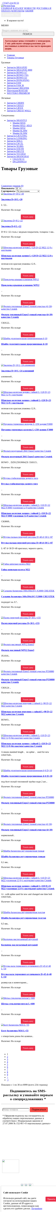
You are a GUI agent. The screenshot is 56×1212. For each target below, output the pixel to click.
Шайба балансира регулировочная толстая (23, 918)
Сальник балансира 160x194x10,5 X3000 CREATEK (27, 596)
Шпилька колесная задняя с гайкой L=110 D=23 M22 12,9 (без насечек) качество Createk (26, 744)
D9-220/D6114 (19, 161)
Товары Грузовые (15, 57)
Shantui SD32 (19, 128)
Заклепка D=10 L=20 (11, 199)
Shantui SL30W (20, 130)
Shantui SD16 (19, 123)
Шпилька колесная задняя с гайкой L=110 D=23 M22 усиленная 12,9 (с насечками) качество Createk (27, 887)
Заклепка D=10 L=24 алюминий (17, 371)
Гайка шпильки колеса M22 (15, 569)
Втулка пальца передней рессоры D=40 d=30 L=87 (27, 543)
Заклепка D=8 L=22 (11, 226)
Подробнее (36, 1208)
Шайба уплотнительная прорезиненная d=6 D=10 (26, 776)
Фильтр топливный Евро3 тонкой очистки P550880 (28, 803)
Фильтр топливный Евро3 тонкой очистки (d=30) (27, 830)
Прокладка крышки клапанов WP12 (20, 285)
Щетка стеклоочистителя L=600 (18, 1004)
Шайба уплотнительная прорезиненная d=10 (24, 344)
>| (8, 1080)
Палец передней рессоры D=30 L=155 (20, 623)
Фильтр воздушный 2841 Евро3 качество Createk (26, 456)
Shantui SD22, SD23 (22, 125)
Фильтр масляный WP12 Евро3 (17, 650)
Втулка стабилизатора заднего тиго (19, 484)
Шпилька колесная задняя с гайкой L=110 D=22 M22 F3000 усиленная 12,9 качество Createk (26, 514)
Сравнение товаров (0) (12, 186)
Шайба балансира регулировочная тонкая (23, 856)
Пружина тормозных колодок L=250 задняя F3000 (27, 429)
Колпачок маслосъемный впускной (19, 945)
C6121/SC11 (18, 159)
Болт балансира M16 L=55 (14, 1030)
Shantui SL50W (20, 133)
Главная (11, 55)
